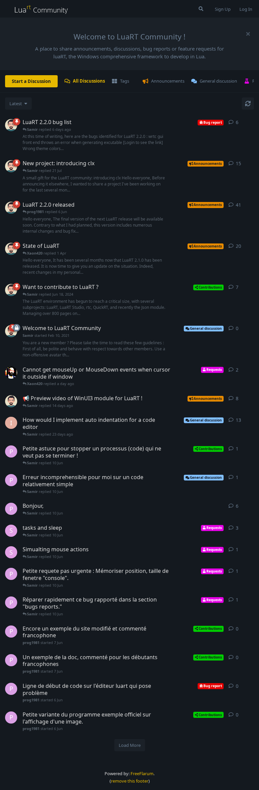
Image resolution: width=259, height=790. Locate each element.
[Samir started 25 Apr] (11, 125)
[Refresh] (248, 103)
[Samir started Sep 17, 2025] (11, 401)
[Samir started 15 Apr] (11, 208)
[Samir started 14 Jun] (11, 166)
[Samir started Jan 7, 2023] (11, 290)
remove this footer (129, 781)
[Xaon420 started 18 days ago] (11, 373)
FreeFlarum (142, 773)
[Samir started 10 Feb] (11, 249)
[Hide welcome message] (248, 34)
